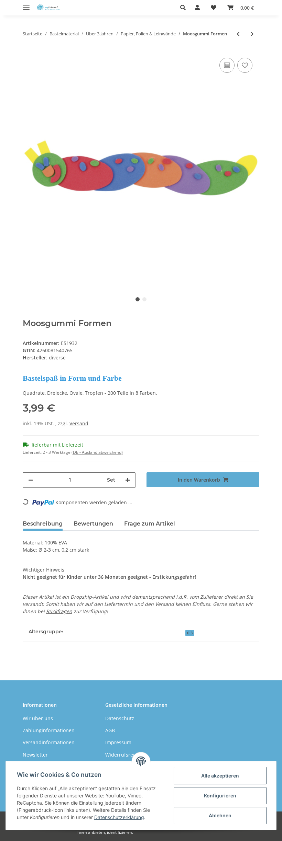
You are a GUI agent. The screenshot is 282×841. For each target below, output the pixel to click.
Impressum (118, 742)
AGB (110, 730)
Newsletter (35, 754)
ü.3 (190, 633)
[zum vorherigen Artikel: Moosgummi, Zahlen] (238, 33)
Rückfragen (59, 611)
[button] (184, 7)
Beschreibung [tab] (43, 523)
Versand (78, 423)
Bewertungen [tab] (93, 523)
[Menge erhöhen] (127, 480)
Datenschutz (119, 718)
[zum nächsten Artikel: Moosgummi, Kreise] (252, 33)
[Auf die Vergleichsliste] (227, 65)
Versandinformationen (49, 742)
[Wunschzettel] (213, 7)
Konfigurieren (220, 795)
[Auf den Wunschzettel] (244, 65)
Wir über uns (38, 718)
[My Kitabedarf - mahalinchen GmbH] (49, 7)
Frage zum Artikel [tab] (149, 523)
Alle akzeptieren (220, 776)
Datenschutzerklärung (119, 817)
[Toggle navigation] (26, 4)
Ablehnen (220, 815)
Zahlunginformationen (49, 730)
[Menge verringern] (30, 480)
